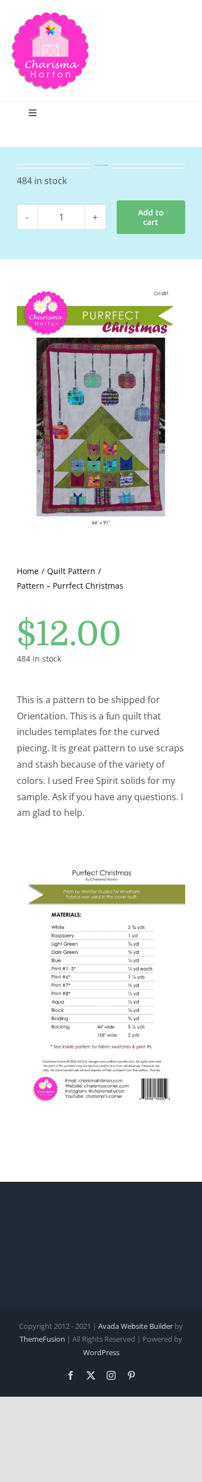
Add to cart (151, 217)
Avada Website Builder (135, 1326)
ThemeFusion (42, 1339)
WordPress (101, 1352)
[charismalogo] (50, 16)
